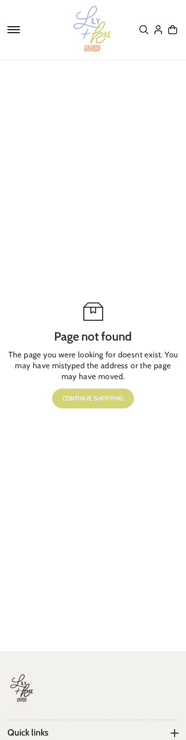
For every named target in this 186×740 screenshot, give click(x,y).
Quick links (28, 733)
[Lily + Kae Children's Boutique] (93, 29)
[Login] (158, 30)
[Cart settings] (173, 30)
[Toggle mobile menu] (13, 29)
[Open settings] (144, 30)
